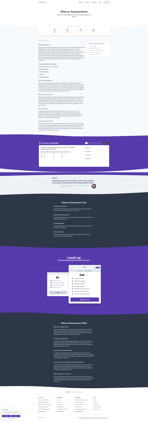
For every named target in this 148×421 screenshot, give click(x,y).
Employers (87, 2)
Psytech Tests (59, 404)
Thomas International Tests (62, 409)
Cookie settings (96, 409)
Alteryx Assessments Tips (94, 52)
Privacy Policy (96, 404)
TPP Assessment (78, 406)
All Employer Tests (79, 411)
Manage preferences (11, 418)
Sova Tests (59, 399)
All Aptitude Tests (42, 411)
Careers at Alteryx (92, 46)
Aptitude (80, 2)
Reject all (16, 416)
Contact (95, 399)
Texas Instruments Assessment (81, 399)
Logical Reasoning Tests (43, 402)
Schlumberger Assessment (80, 409)
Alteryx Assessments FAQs (94, 54)
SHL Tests (59, 402)
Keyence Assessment (79, 404)
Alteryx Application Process (94, 48)
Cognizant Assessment (79, 402)
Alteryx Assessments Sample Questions (97, 50)
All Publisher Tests (60, 411)
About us (95, 402)
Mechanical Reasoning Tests (44, 409)
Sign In (106, 2)
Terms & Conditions (97, 406)
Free (58, 292)
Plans (100, 2)
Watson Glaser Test (61, 406)
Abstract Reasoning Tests (43, 406)
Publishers (94, 2)
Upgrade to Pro (85, 299)
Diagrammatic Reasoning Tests (44, 404)
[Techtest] (42, 2)
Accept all (6, 416)
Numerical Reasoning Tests (43, 399)
